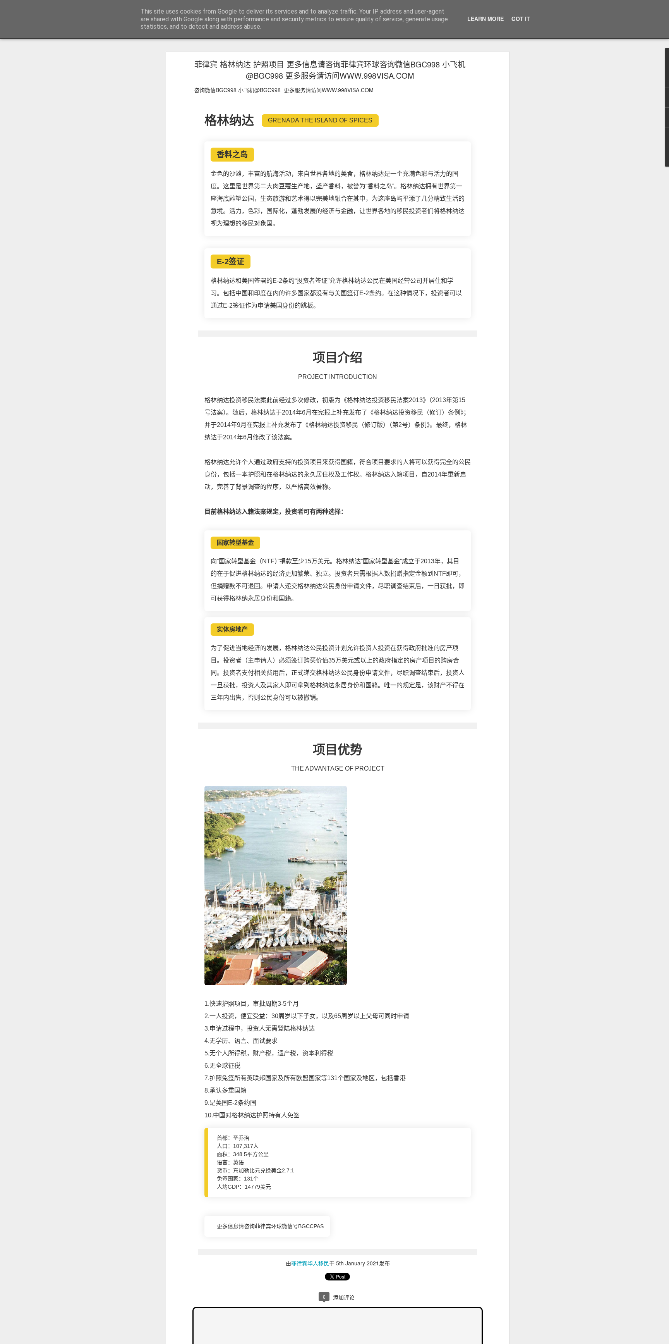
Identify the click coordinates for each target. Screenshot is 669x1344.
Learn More (485, 18)
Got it (520, 18)
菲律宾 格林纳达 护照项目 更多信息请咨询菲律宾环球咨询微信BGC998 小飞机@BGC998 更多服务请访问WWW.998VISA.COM (329, 70)
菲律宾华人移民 (310, 1263)
